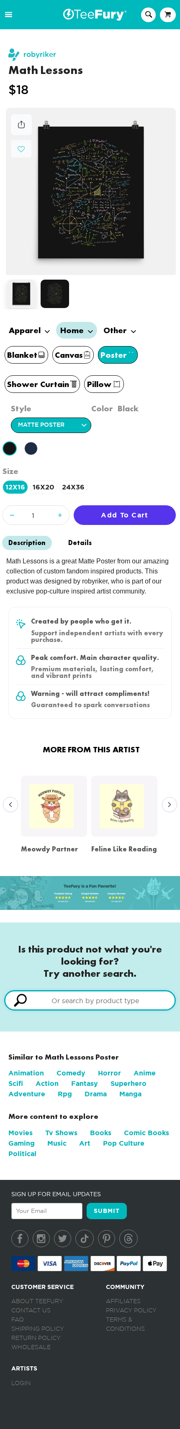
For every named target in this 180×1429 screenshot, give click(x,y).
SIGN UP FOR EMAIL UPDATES (56, 1194)
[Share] (21, 132)
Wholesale (31, 1347)
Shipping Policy (37, 1329)
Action (47, 1083)
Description (27, 542)
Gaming (21, 1143)
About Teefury (37, 1301)
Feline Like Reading (124, 849)
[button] (21, 148)
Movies (20, 1132)
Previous (8, 805)
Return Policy (36, 1338)
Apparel (26, 330)
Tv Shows (61, 1132)
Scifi (15, 1083)
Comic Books (146, 1132)
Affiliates (123, 1301)
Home (73, 330)
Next (167, 805)
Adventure (26, 1094)
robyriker (39, 54)
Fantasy (84, 1083)
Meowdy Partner (49, 849)
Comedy (71, 1073)
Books (100, 1132)
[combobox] (90, 1000)
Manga (130, 1094)
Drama (96, 1094)
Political (22, 1153)
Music (57, 1143)
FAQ (17, 1320)
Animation (26, 1073)
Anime (145, 1073)
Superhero (129, 1083)
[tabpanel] (91, 191)
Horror (109, 1073)
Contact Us (31, 1311)
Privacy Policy (131, 1311)
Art (84, 1143)
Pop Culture (123, 1143)
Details (80, 542)
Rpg (65, 1094)
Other (116, 330)
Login (21, 1383)
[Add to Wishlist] (21, 149)
